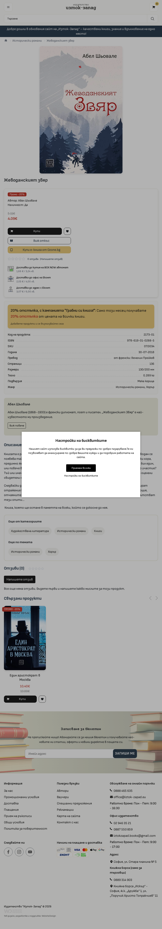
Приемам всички (81, 467)
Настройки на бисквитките (81, 475)
